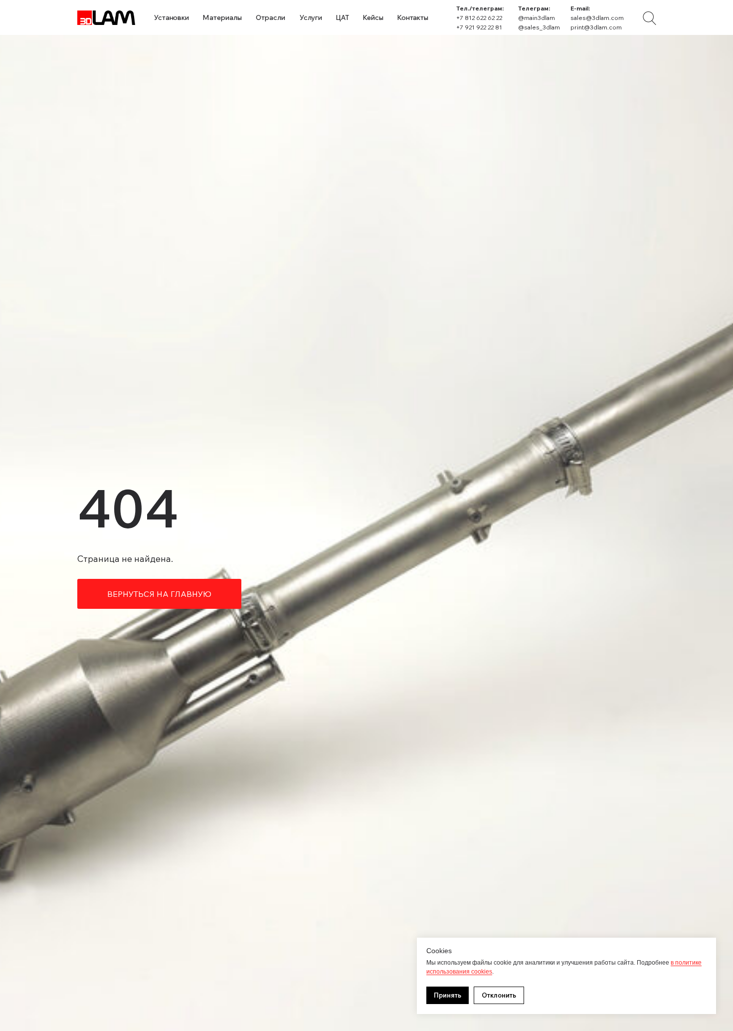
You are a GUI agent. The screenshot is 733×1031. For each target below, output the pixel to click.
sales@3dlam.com (597, 17)
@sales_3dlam (539, 27)
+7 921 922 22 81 (479, 27)
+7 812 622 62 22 (479, 17)
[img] (649, 18)
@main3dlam (536, 17)
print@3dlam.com (596, 27)
